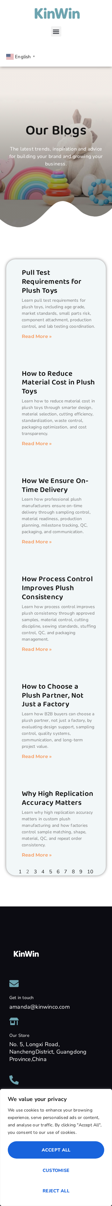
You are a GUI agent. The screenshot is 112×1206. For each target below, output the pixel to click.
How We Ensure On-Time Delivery (55, 485)
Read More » (37, 336)
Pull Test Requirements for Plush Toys (52, 282)
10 (90, 871)
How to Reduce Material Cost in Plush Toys (58, 383)
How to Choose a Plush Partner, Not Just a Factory (53, 696)
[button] (56, 31)
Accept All (56, 1150)
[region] (56, 1147)
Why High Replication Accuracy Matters (57, 798)
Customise (56, 1170)
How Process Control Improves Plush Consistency (57, 588)
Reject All (56, 1191)
